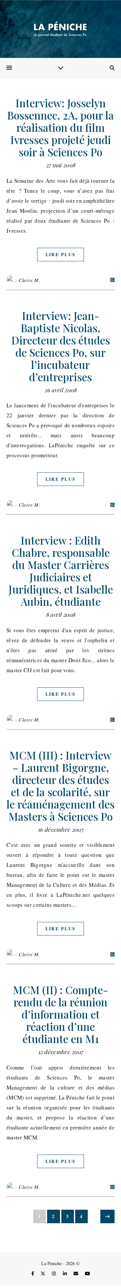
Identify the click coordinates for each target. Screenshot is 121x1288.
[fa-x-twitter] (43, 1273)
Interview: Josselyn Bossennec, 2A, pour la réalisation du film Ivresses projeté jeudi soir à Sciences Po (60, 127)
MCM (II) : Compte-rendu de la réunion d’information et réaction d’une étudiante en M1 (60, 1014)
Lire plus (60, 254)
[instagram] (54, 1273)
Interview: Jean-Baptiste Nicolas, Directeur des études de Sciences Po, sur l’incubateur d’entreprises (60, 346)
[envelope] (76, 1273)
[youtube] (87, 1273)
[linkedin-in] (65, 1273)
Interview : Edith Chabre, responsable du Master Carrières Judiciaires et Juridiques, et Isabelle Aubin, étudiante (60, 570)
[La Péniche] (60, 29)
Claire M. (29, 280)
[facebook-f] (33, 1273)
